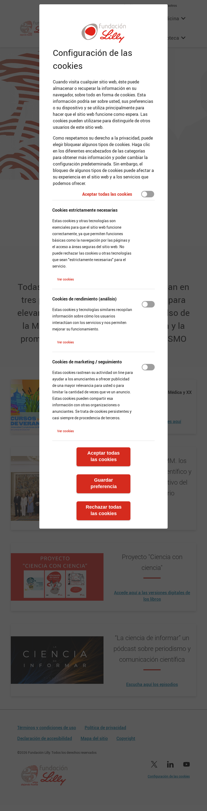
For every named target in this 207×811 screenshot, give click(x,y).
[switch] (147, 194)
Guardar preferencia (104, 483)
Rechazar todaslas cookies (104, 510)
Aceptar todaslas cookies (103, 456)
